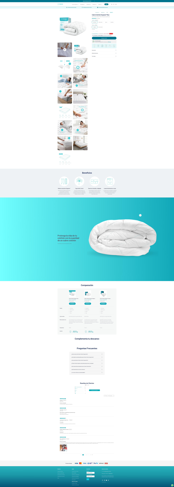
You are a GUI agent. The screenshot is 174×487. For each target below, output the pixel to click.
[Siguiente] (94, 1)
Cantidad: (93, 29)
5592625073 (110, 473)
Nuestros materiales (61, 472)
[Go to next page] (92, 454)
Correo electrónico (89, 474)
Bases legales (74, 472)
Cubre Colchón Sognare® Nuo (73, 298)
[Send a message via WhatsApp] (172, 485)
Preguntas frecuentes (61, 476)
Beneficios (102, 12)
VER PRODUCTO (72, 303)
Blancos (100, 4)
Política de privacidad (75, 476)
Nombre (88, 471)
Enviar (88, 479)
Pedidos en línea (74, 483)
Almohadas (82, 4)
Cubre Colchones (75, 4)
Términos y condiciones (75, 474)
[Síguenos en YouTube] (106, 480)
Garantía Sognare (60, 471)
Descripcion (97, 12)
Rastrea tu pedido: (75, 481)
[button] (94, 18)
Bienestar (94, 4)
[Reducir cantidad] (93, 31)
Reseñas (111, 12)
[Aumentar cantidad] (97, 31)
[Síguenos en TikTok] (108, 480)
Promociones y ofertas (61, 474)
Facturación (74, 479)
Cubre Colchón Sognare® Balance (89, 298)
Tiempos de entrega (75, 471)
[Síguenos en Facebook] (102, 480)
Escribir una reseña (94, 390)
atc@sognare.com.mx (107, 471)
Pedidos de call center (75, 484)
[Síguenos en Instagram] (104, 480)
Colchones (88, 4)
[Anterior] (79, 1)
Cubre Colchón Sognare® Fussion (105, 298)
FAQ (107, 12)
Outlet (106, 4)
